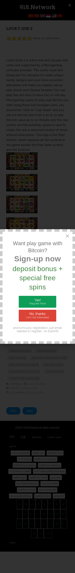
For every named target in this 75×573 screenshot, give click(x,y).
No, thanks (37, 315)
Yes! (37, 301)
